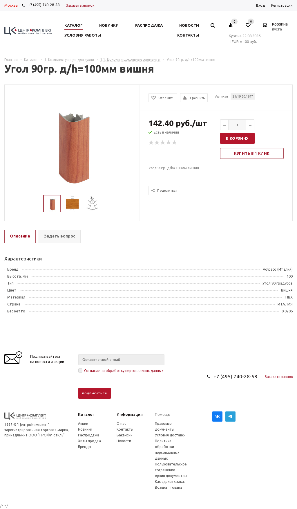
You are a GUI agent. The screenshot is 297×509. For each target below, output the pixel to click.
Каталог (86, 414)
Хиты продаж (89, 441)
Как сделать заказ (170, 481)
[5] (175, 142)
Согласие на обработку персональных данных (123, 371)
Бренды (84, 447)
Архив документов (170, 476)
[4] (169, 142)
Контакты (125, 429)
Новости (124, 441)
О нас (121, 423)
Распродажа (88, 435)
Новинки (85, 429)
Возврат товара (168, 487)
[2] (157, 142)
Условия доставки (170, 435)
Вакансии (125, 435)
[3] (163, 142)
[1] (151, 142)
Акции (83, 423)
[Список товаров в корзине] (275, 28)
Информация (130, 414)
